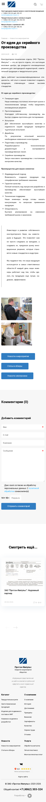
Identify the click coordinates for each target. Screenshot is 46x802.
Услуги (27, 741)
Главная (4, 38)
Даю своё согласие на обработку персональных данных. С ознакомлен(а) (21, 488)
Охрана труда (29, 730)
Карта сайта (23, 777)
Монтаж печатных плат (33, 754)
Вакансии (28, 717)
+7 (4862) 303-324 (31, 789)
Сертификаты (29, 721)
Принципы (28, 713)
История (27, 704)
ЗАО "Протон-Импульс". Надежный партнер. (21, 592)
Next (15, 628)
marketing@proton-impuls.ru (10, 15)
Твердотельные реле (9, 700)
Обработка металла (32, 746)
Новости (5, 741)
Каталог (5, 694)
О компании (30, 694)
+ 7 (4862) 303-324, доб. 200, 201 (11, 13)
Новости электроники (17, 376)
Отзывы (27, 734)
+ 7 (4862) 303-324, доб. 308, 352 (11, 27)
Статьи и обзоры (14, 366)
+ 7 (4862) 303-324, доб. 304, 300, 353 (13, 20)
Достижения (29, 708)
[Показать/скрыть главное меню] (3, 4)
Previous (7, 628)
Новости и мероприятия (19, 38)
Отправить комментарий (18, 506)
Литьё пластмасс (31, 750)
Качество (28, 726)
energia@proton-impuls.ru (9, 22)
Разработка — (20, 796)
